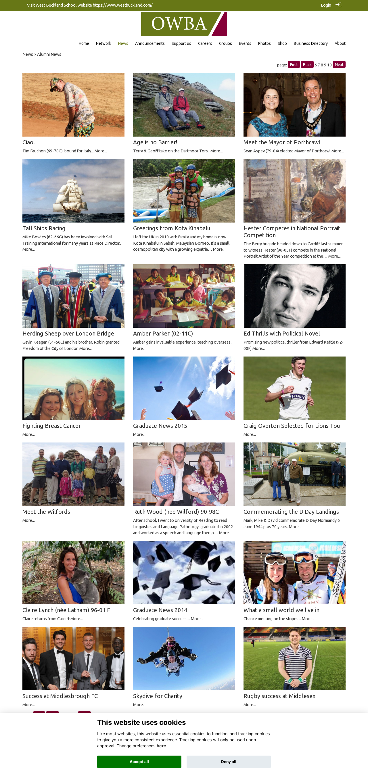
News (27, 54)
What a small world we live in (281, 610)
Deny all (228, 761)
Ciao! (28, 142)
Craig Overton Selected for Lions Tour (293, 425)
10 (329, 65)
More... (101, 151)
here (161, 745)
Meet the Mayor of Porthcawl (282, 142)
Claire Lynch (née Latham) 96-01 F (66, 610)
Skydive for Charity (157, 696)
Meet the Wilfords (46, 511)
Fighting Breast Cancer (51, 425)
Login (326, 5)
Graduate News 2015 (160, 425)
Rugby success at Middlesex (279, 696)
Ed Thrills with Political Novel (282, 333)
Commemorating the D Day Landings (291, 511)
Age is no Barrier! (155, 142)
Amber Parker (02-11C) (163, 333)
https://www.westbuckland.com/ (123, 5)
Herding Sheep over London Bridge (68, 333)
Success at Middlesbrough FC (60, 696)
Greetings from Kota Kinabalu (171, 228)
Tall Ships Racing (44, 228)
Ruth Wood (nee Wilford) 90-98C (176, 511)
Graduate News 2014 (160, 610)
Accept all (139, 761)
